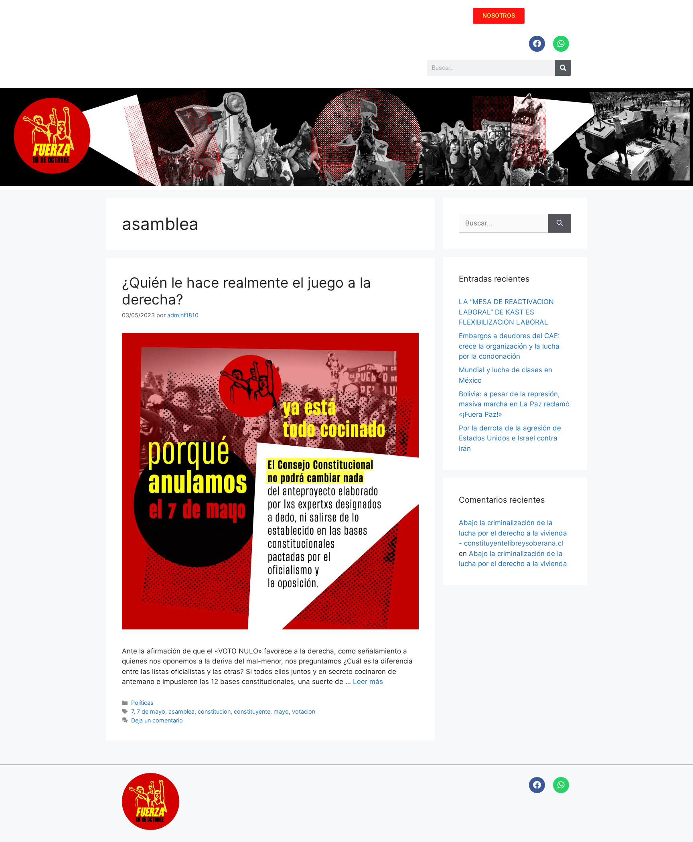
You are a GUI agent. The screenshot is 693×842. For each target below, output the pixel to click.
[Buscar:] (503, 223)
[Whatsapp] (561, 44)
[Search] (563, 68)
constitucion (214, 711)
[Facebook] (537, 44)
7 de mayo (151, 711)
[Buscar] (559, 223)
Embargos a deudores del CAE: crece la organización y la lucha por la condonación (509, 346)
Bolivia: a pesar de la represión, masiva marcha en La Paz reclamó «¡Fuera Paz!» (514, 404)
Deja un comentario (157, 720)
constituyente (252, 711)
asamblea (181, 711)
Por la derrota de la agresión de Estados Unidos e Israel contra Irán (510, 438)
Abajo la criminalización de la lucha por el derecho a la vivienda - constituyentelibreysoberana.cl (513, 533)
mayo (281, 711)
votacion (303, 711)
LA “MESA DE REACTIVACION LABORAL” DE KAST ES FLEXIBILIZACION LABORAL (506, 312)
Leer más (368, 682)
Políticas (142, 702)
